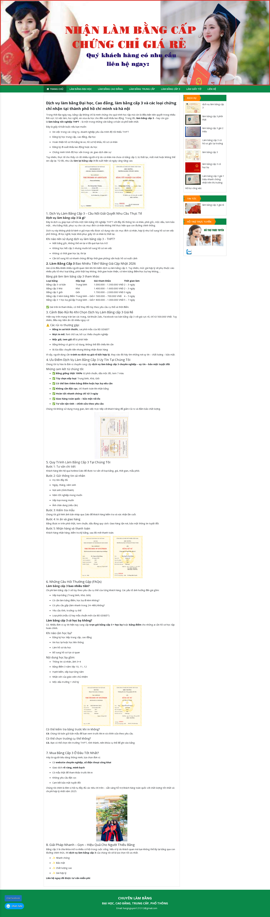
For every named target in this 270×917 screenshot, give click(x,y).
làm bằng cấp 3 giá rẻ (213, 204)
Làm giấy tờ (193, 88)
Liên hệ (212, 88)
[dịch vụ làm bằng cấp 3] (193, 108)
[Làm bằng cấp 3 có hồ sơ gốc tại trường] (193, 143)
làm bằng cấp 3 (67, 218)
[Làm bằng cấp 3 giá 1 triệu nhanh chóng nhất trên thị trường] (193, 179)
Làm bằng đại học (81, 88)
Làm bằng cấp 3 (170, 88)
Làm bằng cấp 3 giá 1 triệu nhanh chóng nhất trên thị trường (213, 179)
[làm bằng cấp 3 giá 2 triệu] (193, 131)
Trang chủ (56, 88)
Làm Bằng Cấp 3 (87, 360)
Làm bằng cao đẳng (110, 88)
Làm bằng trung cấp (142, 88)
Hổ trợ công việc (193, 188)
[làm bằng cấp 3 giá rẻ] (193, 208)
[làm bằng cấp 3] (193, 155)
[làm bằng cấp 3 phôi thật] (193, 120)
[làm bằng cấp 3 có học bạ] (193, 167)
